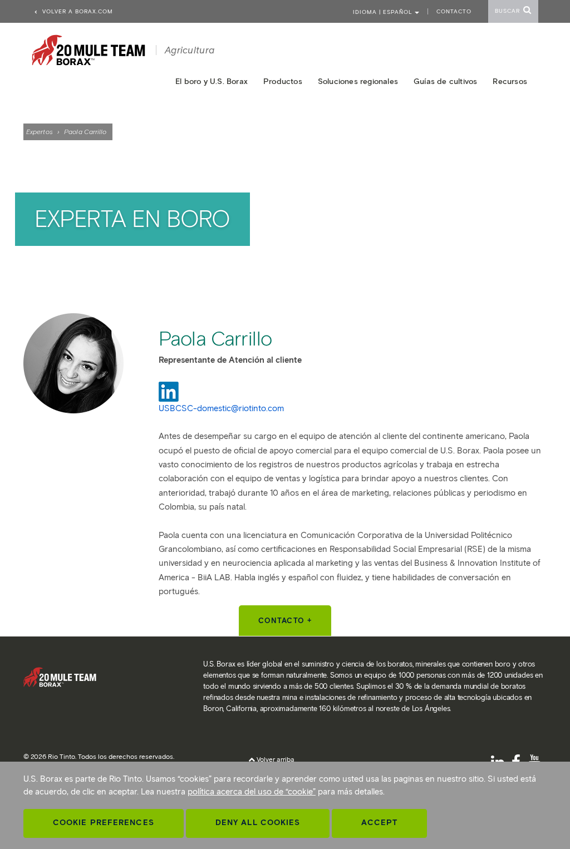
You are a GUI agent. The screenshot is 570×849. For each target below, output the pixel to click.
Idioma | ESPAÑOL (384, 12)
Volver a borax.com (76, 11)
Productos (282, 81)
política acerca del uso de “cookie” (252, 792)
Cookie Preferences (103, 822)
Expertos (39, 131)
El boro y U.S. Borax (211, 81)
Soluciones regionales (358, 81)
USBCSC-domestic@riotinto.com (221, 408)
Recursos (510, 81)
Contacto (453, 11)
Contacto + (285, 620)
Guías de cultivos (445, 81)
